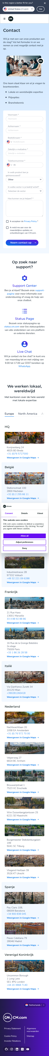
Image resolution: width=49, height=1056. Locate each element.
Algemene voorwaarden (33, 1030)
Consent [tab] (9, 513)
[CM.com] (10, 18)
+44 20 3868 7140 (17, 984)
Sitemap (30, 1036)
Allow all (24, 536)
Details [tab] (24, 513)
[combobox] (24, 179)
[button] (9, 164)
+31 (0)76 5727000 (17, 453)
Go (40, 9)
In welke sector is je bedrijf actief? (23, 187)
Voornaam (13, 114)
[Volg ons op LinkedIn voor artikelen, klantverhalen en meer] (17, 1049)
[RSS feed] (22, 1049)
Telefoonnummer (16, 160)
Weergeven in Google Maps (21, 457)
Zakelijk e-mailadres (18, 149)
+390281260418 (16, 693)
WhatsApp (24, 366)
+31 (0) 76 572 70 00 (18, 733)
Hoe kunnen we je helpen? (20, 198)
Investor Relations (12, 1041)
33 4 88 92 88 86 (16, 618)
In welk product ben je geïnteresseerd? (17, 174)
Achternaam (14, 126)
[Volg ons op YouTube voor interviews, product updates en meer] (27, 1049)
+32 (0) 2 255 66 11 (18, 494)
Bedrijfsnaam (15, 137)
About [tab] (40, 513)
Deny (24, 548)
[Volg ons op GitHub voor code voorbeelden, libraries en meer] (6, 1049)
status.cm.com (11, 326)
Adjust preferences (24, 542)
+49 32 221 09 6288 (18, 578)
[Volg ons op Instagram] (11, 1049)
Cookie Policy (10, 1036)
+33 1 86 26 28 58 (17, 652)
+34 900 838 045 (16, 913)
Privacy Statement (12, 1028)
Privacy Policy (30, 221)
